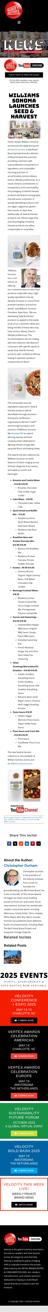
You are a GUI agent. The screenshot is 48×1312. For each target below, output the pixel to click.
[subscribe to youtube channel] (24, 804)
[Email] (38, 843)
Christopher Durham (13, 817)
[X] (15, 843)
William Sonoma (9, 822)
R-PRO (17, 819)
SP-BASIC (23, 819)
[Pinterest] (32, 843)
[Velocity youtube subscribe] (24, 60)
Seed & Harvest (17, 149)
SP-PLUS (30, 819)
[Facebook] (9, 843)
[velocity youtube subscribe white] (23, 1233)
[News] (24, 40)
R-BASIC (11, 819)
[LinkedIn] (27, 843)
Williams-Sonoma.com (21, 763)
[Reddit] (21, 843)
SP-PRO (36, 819)
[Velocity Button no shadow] (14, 2)
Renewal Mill (17, 433)
